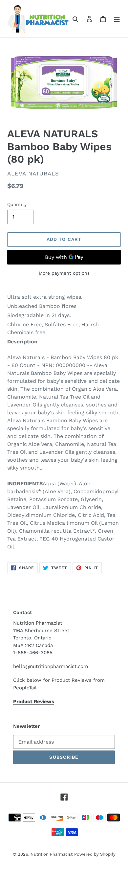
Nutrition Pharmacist (52, 854)
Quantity (17, 204)
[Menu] (117, 19)
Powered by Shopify (95, 854)
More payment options (64, 273)
